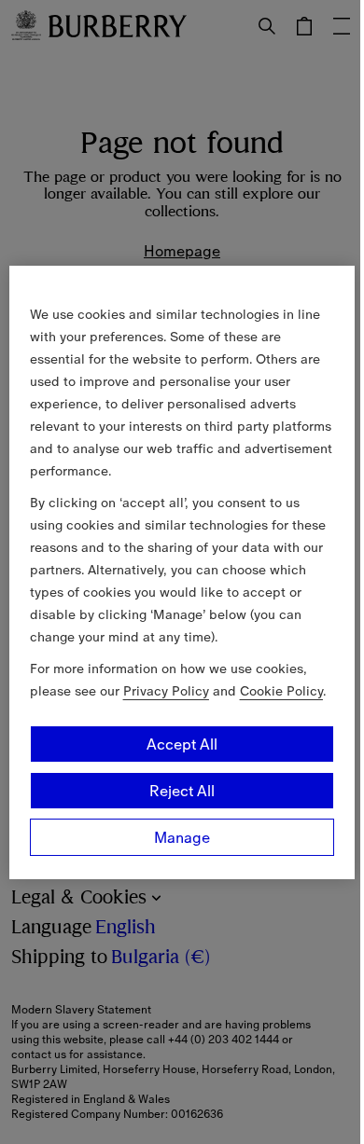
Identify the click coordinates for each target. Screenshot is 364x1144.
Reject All (182, 790)
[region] (182, 572)
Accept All (182, 744)
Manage (182, 837)
